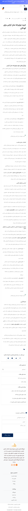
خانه (25, 12)
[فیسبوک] (20, 358)
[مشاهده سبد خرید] (3, 9)
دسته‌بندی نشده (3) (22, 378)
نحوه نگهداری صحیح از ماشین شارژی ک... (18, 402)
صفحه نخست (14, 476)
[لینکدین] (8, 358)
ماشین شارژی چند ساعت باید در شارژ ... (18, 391)
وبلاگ (21, 12)
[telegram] (16, 465)
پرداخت (14, 497)
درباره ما (14, 481)
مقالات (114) (23, 382)
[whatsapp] (12, 465)
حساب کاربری (14, 500)
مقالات (23, 20)
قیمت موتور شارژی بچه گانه (20, 394)
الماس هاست (10, 507)
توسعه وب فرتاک (10, 504)
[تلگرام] (12, 358)
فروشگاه (14, 492)
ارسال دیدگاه (7, 435)
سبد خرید (14, 495)
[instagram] (14, 465)
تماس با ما (14, 478)
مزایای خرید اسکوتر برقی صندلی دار (19, 398)
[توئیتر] (16, 358)
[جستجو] (24, 6)
